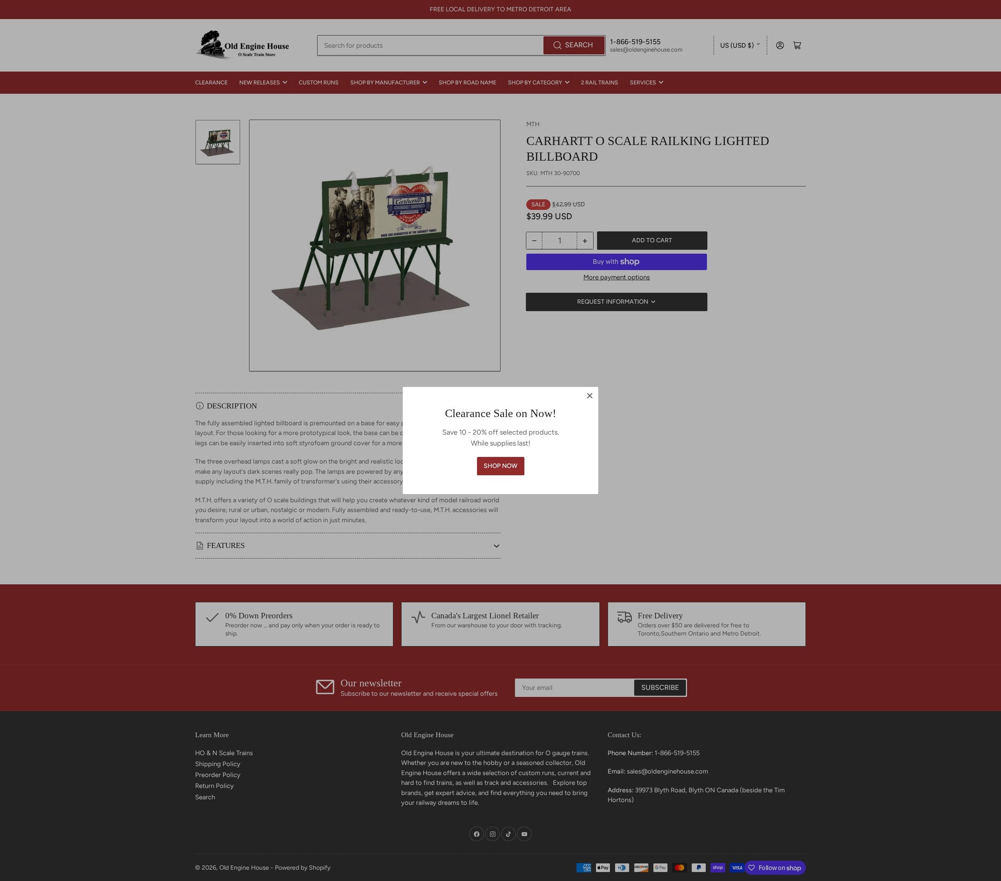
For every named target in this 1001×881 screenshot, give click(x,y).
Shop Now (500, 465)
